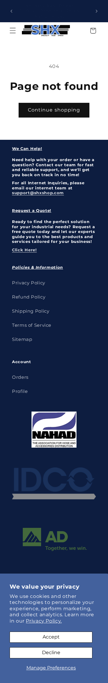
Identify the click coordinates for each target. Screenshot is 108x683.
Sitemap (22, 339)
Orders (20, 377)
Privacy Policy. (44, 621)
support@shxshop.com (38, 192)
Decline (51, 652)
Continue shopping (54, 110)
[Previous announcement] (11, 11)
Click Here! (24, 249)
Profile (20, 391)
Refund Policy (28, 297)
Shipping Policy (30, 311)
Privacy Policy (28, 283)
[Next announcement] (96, 11)
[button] (13, 31)
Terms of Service (31, 325)
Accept (51, 637)
